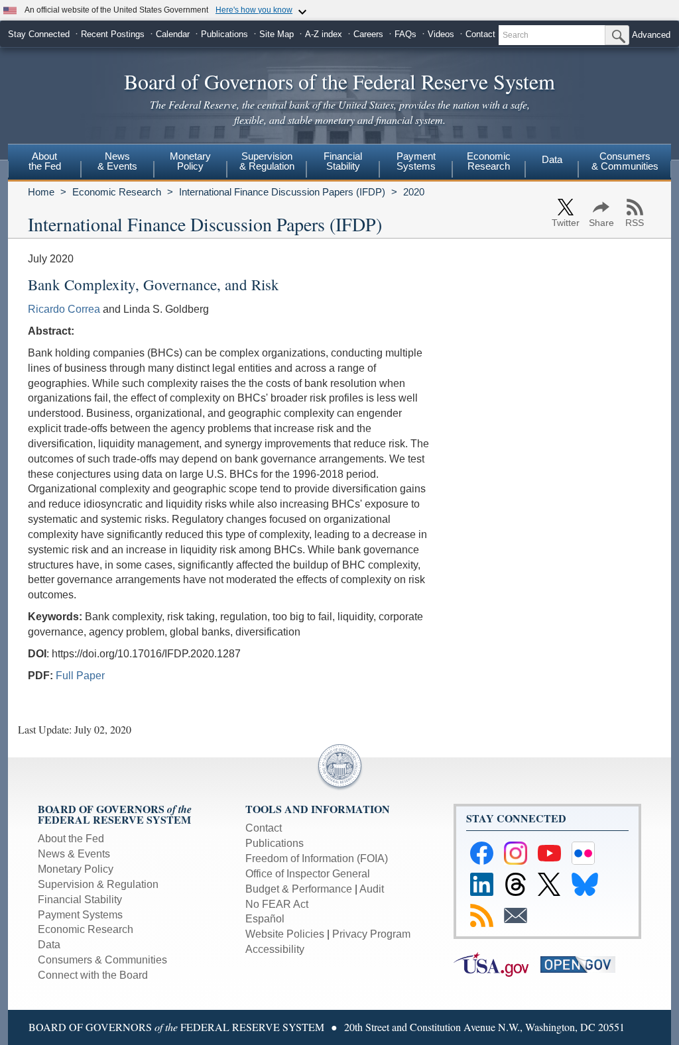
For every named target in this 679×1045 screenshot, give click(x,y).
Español (264, 918)
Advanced (651, 35)
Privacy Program (371, 934)
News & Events (74, 853)
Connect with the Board (93, 975)
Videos (441, 34)
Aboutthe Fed (45, 161)
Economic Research (116, 191)
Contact (480, 34)
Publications (224, 34)
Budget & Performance (298, 889)
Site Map (276, 34)
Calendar (173, 34)
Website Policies (284, 934)
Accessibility (274, 949)
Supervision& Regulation (266, 161)
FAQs (405, 34)
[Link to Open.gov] (582, 963)
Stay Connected (39, 34)
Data (552, 159)
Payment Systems (80, 914)
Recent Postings (113, 34)
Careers (368, 34)
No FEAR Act (276, 904)
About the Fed (71, 838)
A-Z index (323, 34)
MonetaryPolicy (190, 161)
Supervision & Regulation (98, 884)
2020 (413, 191)
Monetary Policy (75, 869)
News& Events (117, 161)
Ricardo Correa (64, 309)
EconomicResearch (489, 161)
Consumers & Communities (624, 161)
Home (41, 191)
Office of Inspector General (307, 873)
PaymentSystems (416, 161)
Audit (371, 889)
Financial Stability (80, 899)
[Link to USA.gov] (497, 963)
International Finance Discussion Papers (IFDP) (282, 191)
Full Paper (80, 675)
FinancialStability (343, 161)
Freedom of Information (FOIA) (316, 858)
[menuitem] (44, 163)
